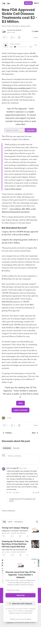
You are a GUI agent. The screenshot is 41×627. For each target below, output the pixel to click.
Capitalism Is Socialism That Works (15, 531)
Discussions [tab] (18, 522)
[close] (34, 562)
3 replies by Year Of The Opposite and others (22, 500)
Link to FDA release (13, 189)
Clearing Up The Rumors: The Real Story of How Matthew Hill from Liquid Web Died (15, 544)
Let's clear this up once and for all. (14, 549)
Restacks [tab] (16, 448)
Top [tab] (4, 522)
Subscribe (28, 3)
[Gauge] (35, 45)
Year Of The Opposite (14, 30)
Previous (8, 433)
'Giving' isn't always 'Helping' (15, 528)
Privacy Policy (27, 613)
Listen (36, 31)
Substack (9, 622)
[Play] (5, 45)
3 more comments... (9, 511)
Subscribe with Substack (22, 603)
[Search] (37, 522)
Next (34, 433)
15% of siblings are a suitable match (16, 88)
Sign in (36, 3)
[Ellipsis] (38, 468)
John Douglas (12, 468)
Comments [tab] (7, 448)
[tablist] (11, 448)
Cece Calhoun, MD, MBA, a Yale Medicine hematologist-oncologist (19, 210)
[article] (20, 531)
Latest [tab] (10, 522)
